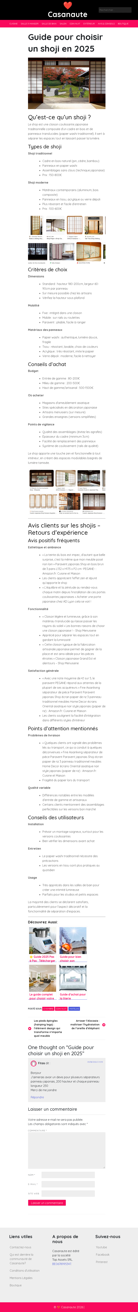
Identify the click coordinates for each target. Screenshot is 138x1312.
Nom (31, 1174)
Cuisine (14, 23)
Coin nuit (75, 23)
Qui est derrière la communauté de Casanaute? (21, 1259)
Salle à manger (29, 23)
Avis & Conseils (106, 23)
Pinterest (102, 1262)
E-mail (33, 1184)
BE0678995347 (61, 1264)
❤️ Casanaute (68, 10)
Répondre (37, 1097)
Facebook (102, 1254)
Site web (33, 1193)
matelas (74, 1008)
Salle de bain (49, 23)
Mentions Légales (21, 1278)
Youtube (101, 1247)
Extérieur (89, 23)
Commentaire (37, 1130)
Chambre (48, 1008)
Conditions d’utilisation (25, 1270)
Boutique (123, 23)
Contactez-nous (20, 1247)
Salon (63, 23)
